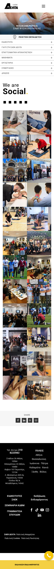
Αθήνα (39, 455)
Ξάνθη (34, 471)
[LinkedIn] (39, 515)
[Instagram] (47, 510)
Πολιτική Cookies (12, 538)
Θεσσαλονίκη (39, 459)
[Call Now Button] (48, 555)
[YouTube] (42, 510)
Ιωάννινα (34, 463)
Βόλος (43, 471)
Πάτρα (44, 463)
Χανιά (45, 467)
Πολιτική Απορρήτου (25, 534)
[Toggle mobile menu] (44, 6)
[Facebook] (31, 510)
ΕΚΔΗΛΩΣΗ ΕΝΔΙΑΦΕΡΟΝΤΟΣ (27, 565)
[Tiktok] (36, 510)
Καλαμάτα (34, 467)
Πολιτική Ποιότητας (30, 538)
